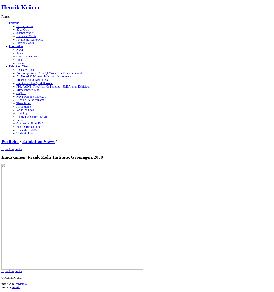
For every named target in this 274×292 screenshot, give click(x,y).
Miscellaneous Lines (28, 89)
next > (18, 149)
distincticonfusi (25, 32)
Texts (19, 53)
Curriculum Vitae (26, 56)
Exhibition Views (19, 66)
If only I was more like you (32, 116)
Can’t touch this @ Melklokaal (34, 83)
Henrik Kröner (20, 7)
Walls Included (25, 110)
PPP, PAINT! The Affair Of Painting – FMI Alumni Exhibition (53, 86)
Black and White (26, 36)
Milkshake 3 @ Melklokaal (32, 79)
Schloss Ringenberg (28, 126)
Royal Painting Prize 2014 (31, 96)
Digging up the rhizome (30, 99)
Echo (19, 120)
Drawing (21, 113)
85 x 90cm (22, 29)
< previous (7, 149)
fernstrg (16, 287)
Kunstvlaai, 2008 (26, 130)
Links (19, 59)
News (19, 49)
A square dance (25, 69)
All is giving (23, 106)
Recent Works (24, 26)
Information (16, 46)
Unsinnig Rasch (25, 133)
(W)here (21, 93)
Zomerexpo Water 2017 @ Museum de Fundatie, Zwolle (49, 73)
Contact (21, 63)
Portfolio (14, 22)
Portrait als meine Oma (29, 39)
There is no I (23, 103)
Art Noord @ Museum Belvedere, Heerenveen (44, 76)
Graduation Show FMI (29, 123)
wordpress (21, 283)
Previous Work (25, 43)
